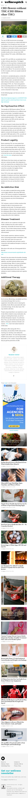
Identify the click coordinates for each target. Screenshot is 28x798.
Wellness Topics (5, 764)
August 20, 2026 (13, 444)
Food (4, 437)
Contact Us (17, 762)
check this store (7, 155)
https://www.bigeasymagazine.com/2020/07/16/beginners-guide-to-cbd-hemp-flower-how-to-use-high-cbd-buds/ (14, 100)
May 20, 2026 (10, 746)
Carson (5, 444)
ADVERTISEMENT (14, 430)
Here (7, 323)
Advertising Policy (5, 765)
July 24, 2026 (10, 528)
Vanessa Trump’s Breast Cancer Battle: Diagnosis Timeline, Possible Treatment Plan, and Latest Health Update (14, 637)
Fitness (4, 459)
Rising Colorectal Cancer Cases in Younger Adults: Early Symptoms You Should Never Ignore (13, 613)
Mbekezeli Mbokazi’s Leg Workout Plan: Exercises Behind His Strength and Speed (14, 701)
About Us (3, 762)
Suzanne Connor (6, 17)
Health (4, 480)
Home (2, 5)
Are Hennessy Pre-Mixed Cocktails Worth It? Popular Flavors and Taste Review (12, 567)
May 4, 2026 (10, 725)
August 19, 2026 (11, 466)
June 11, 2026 (10, 641)
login (6, 383)
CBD (6, 5)
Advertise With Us (18, 764)
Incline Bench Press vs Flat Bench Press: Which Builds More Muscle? (15, 598)
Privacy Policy (17, 765)
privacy (5, 779)
